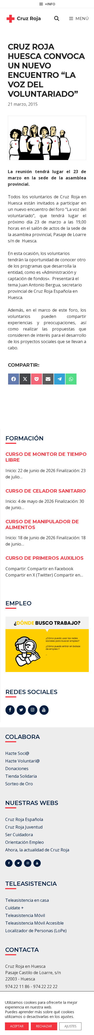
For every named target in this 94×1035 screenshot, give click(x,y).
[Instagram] (32, 710)
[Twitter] (21, 710)
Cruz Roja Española (24, 819)
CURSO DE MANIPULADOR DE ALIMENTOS (42, 524)
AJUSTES (70, 1026)
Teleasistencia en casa (27, 900)
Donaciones (16, 768)
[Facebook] (10, 710)
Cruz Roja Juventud (24, 827)
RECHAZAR (44, 1026)
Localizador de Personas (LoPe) (36, 930)
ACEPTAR (17, 1026)
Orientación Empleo (24, 842)
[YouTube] (44, 710)
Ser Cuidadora (19, 834)
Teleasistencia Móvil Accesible (34, 923)
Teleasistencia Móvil (25, 915)
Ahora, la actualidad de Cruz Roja (37, 850)
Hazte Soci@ (17, 753)
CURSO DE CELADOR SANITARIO (45, 491)
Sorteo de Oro (19, 784)
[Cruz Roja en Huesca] (23, 18)
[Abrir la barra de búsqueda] (56, 18)
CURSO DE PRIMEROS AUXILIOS (44, 558)
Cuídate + (14, 908)
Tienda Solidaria (21, 776)
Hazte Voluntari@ (22, 761)
